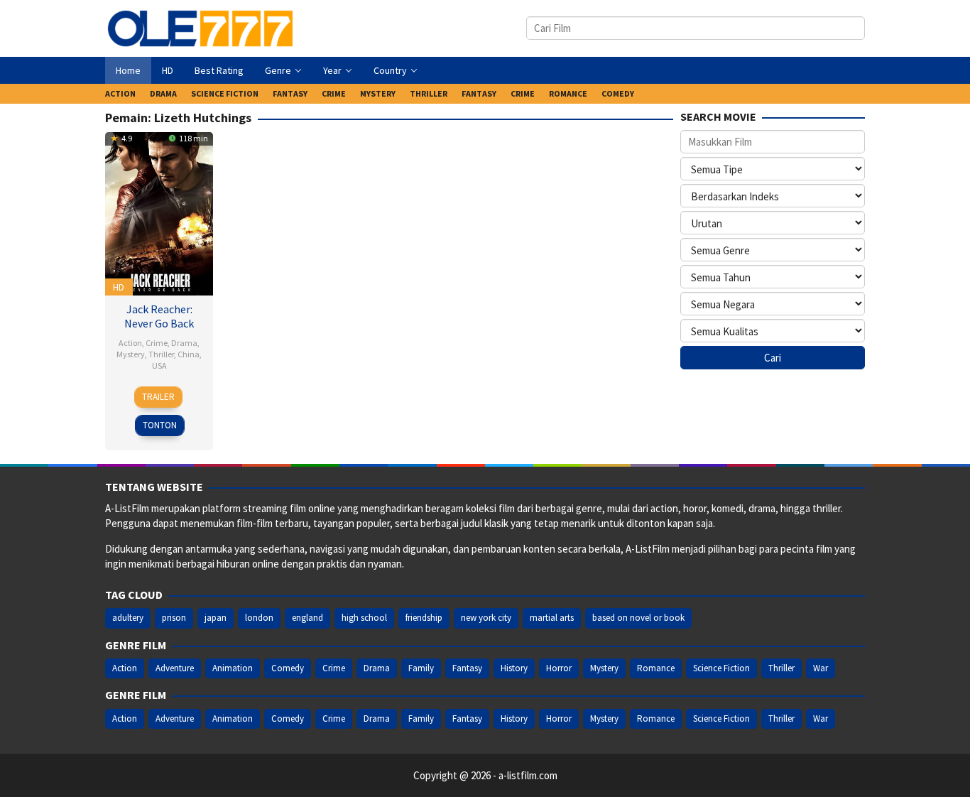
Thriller (161, 354)
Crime (157, 342)
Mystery (130, 354)
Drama (184, 342)
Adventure (175, 668)
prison (174, 618)
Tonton (160, 425)
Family (421, 668)
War (820, 668)
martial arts (552, 618)
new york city (486, 618)
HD (118, 287)
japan (216, 618)
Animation (232, 668)
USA (159, 365)
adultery (127, 618)
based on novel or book (638, 618)
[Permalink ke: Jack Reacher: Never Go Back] (159, 212)
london (259, 618)
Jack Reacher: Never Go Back (159, 316)
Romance (656, 668)
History (514, 668)
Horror (559, 668)
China (189, 354)
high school (364, 618)
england (307, 618)
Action (130, 342)
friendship (423, 618)
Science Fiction (721, 668)
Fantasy (467, 668)
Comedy (287, 668)
